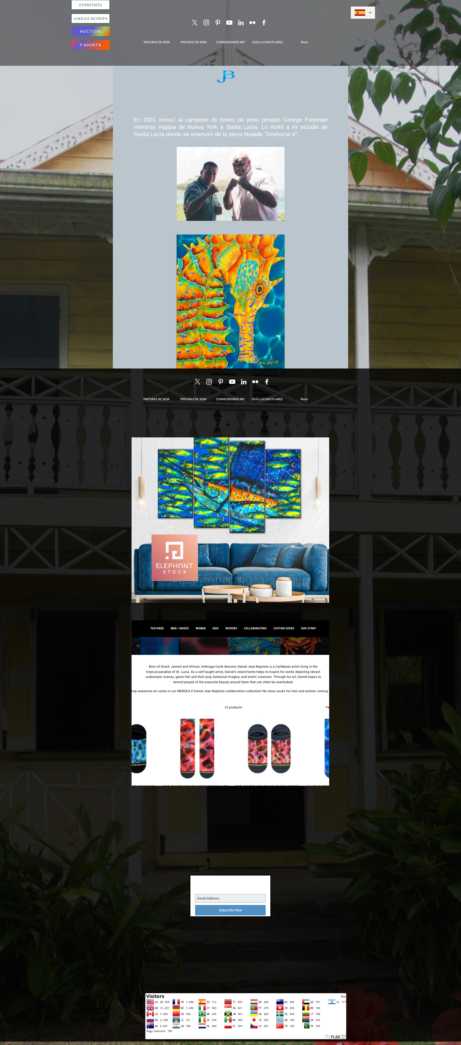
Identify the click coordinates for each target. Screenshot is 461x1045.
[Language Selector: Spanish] (363, 12)
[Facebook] (264, 22)
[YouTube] (229, 22)
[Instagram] (206, 22)
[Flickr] (252, 22)
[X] (195, 22)
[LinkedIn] (241, 22)
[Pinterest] (218, 22)
